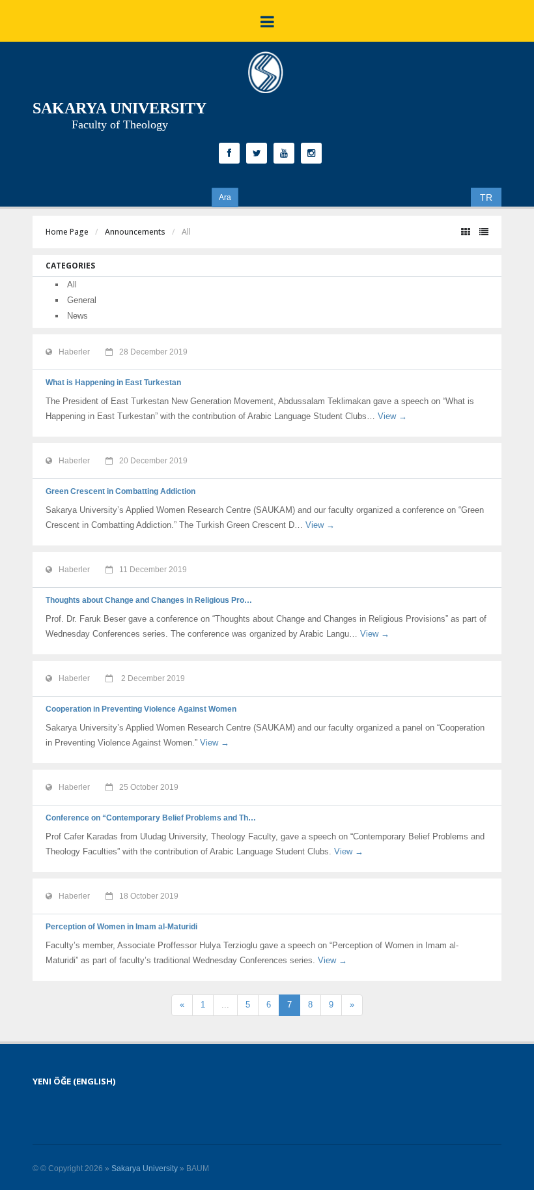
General (81, 300)
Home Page (67, 231)
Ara (225, 197)
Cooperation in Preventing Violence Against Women (141, 709)
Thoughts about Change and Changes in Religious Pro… (149, 600)
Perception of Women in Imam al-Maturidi (121, 926)
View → (392, 416)
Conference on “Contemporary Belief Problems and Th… (151, 817)
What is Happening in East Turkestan (113, 382)
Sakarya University (144, 1168)
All (72, 284)
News (77, 316)
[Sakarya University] (265, 75)
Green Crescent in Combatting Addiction (120, 491)
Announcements (135, 231)
